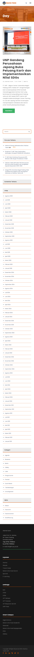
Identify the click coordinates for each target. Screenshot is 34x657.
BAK (4, 590)
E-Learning (6, 576)
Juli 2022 (7, 377)
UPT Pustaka (7, 601)
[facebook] (3, 653)
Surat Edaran (8, 483)
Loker (6, 471)
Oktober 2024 (9, 280)
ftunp (19, 81)
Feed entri (8, 509)
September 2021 (9, 409)
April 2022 (7, 389)
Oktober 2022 (9, 365)
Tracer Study (7, 568)
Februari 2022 (8, 397)
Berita (26, 81)
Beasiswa (7, 459)
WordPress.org (9, 517)
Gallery (7, 467)
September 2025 (9, 236)
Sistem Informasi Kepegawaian (12, 628)
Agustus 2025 (8, 240)
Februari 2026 (9, 216)
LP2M (4, 593)
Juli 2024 (7, 292)
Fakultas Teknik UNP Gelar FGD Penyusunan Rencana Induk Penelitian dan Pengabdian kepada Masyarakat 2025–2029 (17, 164)
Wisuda (5, 565)
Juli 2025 (7, 244)
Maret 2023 (8, 345)
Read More (8, 111)
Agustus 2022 (8, 373)
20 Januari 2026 (8, 81)
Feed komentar (9, 513)
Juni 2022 (7, 381)
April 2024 (8, 304)
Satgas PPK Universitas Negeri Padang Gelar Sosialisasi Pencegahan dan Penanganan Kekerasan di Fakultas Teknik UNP (17, 171)
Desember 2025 (9, 224)
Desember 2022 (9, 357)
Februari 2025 (8, 264)
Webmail (5, 625)
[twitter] (15, 653)
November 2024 (9, 276)
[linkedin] (9, 653)
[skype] (12, 653)
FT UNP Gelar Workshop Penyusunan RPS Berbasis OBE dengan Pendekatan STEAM (16, 158)
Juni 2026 (7, 204)
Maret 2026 (8, 212)
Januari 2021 (8, 441)
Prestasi (7, 479)
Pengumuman (9, 475)
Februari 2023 (8, 349)
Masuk (7, 505)
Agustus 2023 (8, 337)
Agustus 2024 (9, 288)
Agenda (7, 455)
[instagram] (18, 653)
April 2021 (7, 429)
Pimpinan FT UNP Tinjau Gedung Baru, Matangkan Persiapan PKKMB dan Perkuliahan (17, 152)
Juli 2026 (7, 200)
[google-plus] (6, 653)
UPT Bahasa (6, 598)
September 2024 (9, 284)
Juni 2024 (7, 296)
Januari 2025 (8, 268)
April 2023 (7, 341)
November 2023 (9, 325)
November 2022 (9, 361)
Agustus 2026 (9, 196)
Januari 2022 (8, 401)
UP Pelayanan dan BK (9, 604)
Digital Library (7, 620)
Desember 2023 (9, 320)
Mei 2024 (7, 300)
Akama (5, 563)
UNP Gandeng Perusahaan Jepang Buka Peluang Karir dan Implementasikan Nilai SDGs (17, 69)
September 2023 (9, 333)
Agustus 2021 (8, 413)
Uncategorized (9, 491)
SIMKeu (5, 634)
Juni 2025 (7, 248)
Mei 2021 (7, 425)
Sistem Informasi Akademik (11, 623)
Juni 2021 (7, 421)
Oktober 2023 (9, 329)
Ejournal (5, 574)
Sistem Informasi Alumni (10, 571)
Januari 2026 (8, 220)
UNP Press (6, 606)
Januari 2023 (8, 353)
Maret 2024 (8, 308)
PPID (4, 631)
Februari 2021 (8, 437)
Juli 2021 (7, 417)
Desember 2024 (9, 272)
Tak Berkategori (9, 487)
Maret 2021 (8, 433)
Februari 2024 (9, 312)
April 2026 (7, 208)
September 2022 (9, 369)
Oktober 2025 (9, 232)
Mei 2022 (7, 385)
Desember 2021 (9, 405)
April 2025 (7, 256)
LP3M (4, 595)
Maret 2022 (8, 393)
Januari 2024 (8, 316)
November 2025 (9, 228)
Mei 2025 (7, 252)
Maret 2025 (8, 260)
